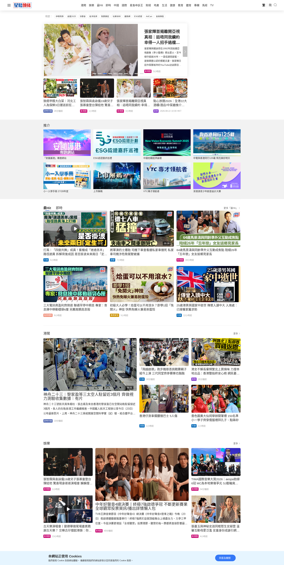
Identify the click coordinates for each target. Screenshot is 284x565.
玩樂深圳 (117, 16)
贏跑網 (127, 16)
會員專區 (160, 16)
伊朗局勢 (60, 16)
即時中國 (48, 421)
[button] (185, 51)
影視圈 (180, 260)
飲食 (194, 379)
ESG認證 (138, 16)
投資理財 (48, 315)
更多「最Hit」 (231, 208)
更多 (235, 333)
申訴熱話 (48, 111)
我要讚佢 (105, 16)
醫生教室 (121, 111)
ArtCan (149, 16)
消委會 (83, 16)
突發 (156, 111)
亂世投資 (93, 16)
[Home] (22, 5)
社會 (83, 111)
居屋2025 (71, 16)
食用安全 (114, 315)
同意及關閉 (225, 558)
